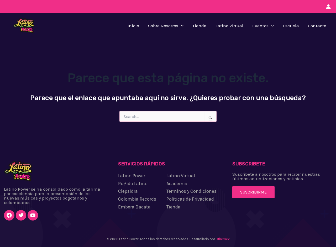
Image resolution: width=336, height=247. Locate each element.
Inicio (133, 25)
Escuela (291, 25)
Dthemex (223, 239)
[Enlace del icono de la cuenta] (328, 6)
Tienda (199, 25)
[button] (180, 25)
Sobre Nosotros (163, 25)
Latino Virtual (229, 25)
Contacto (317, 25)
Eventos (260, 25)
